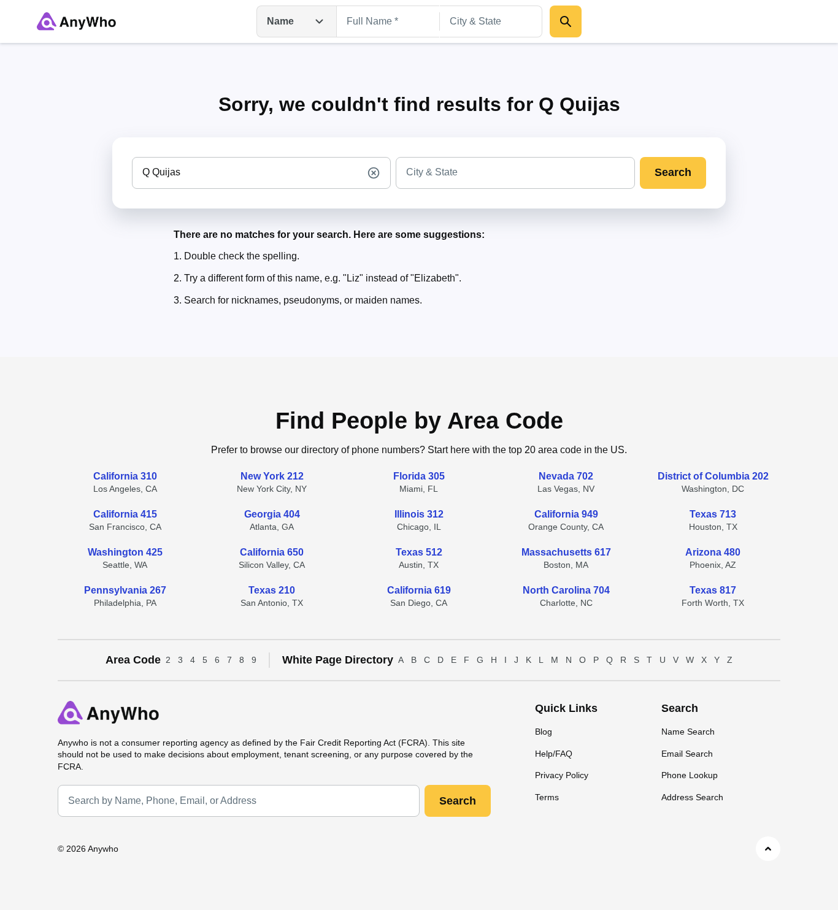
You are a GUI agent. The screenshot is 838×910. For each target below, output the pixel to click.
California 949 (566, 514)
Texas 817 (713, 590)
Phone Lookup (689, 775)
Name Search (688, 731)
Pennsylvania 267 (125, 590)
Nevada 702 (566, 476)
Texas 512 (419, 552)
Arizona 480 (712, 552)
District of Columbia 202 (713, 476)
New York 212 (272, 476)
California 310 (125, 476)
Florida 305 (419, 476)
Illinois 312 (419, 514)
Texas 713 (713, 514)
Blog (543, 731)
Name (280, 21)
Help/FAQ (553, 754)
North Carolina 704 (566, 590)
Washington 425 (125, 552)
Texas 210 (271, 590)
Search (673, 172)
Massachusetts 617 (566, 552)
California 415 (125, 514)
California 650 (272, 552)
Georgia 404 (272, 514)
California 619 (419, 590)
